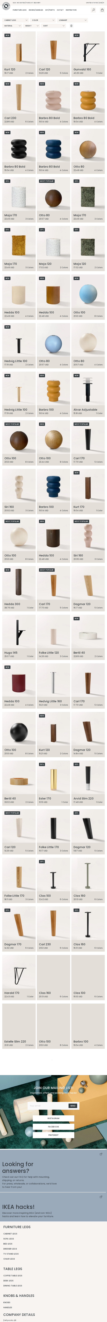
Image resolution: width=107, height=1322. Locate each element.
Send (73, 1203)
